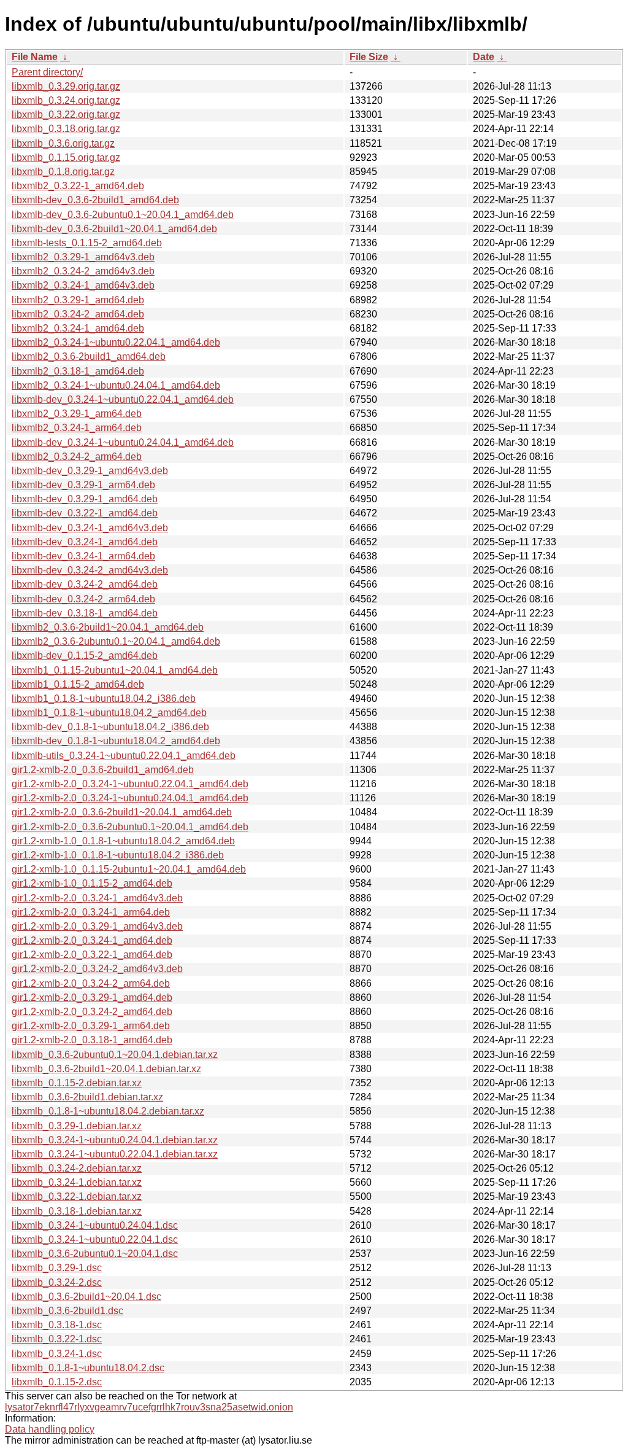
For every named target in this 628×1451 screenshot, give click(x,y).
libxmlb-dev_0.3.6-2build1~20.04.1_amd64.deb (114, 229)
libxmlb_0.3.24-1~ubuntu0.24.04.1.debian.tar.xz (115, 1140)
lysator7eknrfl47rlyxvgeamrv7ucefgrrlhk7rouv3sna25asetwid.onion (149, 1407)
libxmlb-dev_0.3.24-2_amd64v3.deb (90, 570)
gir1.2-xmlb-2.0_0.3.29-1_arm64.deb (91, 1026)
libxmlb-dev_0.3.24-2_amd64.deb (85, 584)
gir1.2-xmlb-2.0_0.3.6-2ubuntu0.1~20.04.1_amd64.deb (130, 827)
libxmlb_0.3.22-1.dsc (57, 1339)
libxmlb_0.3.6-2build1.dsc (67, 1310)
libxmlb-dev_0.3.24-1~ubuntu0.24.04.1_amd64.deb (123, 442)
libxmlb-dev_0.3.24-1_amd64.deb (85, 542)
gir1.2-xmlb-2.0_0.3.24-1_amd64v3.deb (97, 898)
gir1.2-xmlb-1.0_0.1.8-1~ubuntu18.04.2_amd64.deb (123, 841)
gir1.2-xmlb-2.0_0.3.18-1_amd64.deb (92, 1040)
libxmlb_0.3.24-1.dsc (57, 1353)
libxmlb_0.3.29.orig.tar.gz (66, 86)
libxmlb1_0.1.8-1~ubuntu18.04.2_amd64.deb (109, 712)
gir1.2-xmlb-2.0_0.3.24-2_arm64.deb (91, 983)
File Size (369, 57)
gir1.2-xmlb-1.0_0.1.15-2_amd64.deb (92, 883)
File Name (35, 57)
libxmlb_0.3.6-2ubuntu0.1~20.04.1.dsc (95, 1253)
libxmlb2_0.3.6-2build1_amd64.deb (89, 356)
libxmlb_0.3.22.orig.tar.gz (66, 114)
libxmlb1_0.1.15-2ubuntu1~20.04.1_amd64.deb (115, 670)
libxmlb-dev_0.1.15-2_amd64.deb (85, 655)
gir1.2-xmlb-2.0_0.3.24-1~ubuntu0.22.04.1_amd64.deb (130, 784)
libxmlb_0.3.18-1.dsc (57, 1325)
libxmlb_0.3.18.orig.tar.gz (66, 128)
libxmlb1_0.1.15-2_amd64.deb (78, 684)
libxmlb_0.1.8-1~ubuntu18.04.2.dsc (88, 1368)
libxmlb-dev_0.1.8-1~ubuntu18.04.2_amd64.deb (116, 741)
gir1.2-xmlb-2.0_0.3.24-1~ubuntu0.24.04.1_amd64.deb (130, 798)
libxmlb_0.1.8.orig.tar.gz (63, 171)
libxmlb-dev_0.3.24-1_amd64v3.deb (90, 528)
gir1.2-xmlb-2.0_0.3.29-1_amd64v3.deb (97, 926)
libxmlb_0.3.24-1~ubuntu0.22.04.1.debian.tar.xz (115, 1154)
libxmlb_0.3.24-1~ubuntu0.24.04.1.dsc (95, 1225)
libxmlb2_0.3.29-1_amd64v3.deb (83, 257)
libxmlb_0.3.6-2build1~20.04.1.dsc (86, 1296)
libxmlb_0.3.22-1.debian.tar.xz (77, 1196)
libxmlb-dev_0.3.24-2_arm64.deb (83, 599)
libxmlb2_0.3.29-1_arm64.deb (77, 413)
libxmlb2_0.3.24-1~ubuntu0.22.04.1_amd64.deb (116, 342)
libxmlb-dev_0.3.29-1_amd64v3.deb (90, 470)
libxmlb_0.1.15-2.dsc (57, 1382)
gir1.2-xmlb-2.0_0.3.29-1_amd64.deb (92, 997)
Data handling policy (49, 1429)
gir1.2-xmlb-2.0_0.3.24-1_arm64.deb (91, 912)
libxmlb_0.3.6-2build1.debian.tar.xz (87, 1097)
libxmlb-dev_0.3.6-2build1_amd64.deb (95, 200)
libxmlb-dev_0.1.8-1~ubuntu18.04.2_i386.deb (110, 727)
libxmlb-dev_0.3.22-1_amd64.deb (85, 513)
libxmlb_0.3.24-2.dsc (57, 1282)
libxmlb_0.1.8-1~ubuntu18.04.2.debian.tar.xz (108, 1111)
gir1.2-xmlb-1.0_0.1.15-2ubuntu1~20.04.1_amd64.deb (129, 869)
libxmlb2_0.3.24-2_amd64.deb (78, 314)
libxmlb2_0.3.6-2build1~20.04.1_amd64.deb (108, 627)
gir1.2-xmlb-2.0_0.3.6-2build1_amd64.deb (103, 769)
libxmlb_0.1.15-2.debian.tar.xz (77, 1083)
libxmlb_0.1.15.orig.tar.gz (66, 157)
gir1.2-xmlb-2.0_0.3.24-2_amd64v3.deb (97, 968)
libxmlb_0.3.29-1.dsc (57, 1267)
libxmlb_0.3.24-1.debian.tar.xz (77, 1182)
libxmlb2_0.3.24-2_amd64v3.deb (83, 271)
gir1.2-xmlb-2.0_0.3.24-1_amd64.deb (92, 940)
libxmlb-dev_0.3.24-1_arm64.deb (83, 556)
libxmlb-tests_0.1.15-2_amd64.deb (87, 243)
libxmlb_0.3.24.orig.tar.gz (66, 100)
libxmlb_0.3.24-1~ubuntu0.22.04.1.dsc (95, 1239)
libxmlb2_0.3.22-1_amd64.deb (78, 186)
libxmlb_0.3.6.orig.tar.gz (63, 143)
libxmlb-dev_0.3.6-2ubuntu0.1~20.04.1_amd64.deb (123, 214)
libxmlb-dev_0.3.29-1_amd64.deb (85, 499)
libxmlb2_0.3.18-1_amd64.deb (78, 371)
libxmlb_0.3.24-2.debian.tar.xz (77, 1168)
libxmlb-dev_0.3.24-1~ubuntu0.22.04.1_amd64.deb (123, 399)
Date (483, 57)
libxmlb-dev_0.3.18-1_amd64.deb (85, 613)
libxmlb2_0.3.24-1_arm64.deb (77, 427)
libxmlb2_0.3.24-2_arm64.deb (77, 456)
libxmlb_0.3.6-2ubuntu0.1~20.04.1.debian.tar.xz (115, 1054)
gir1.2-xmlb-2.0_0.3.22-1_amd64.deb (92, 954)
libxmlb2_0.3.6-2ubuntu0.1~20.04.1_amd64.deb (116, 641)
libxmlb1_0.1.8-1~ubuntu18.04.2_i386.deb (104, 698)
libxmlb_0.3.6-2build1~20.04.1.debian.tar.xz (106, 1069)
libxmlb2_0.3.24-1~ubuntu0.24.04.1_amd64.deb (116, 385)
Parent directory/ (47, 72)
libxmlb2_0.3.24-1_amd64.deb (78, 328)
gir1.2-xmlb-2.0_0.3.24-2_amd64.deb (92, 1011)
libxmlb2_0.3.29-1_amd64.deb (78, 300)
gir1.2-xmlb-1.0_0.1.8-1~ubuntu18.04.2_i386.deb (118, 855)
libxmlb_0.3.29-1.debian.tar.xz (77, 1126)
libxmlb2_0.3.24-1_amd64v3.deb (83, 285)
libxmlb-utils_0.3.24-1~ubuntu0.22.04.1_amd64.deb (124, 755)
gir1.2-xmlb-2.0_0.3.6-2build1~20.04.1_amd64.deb (122, 812)
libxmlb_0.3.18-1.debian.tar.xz (77, 1211)
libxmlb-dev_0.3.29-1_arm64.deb (83, 485)
